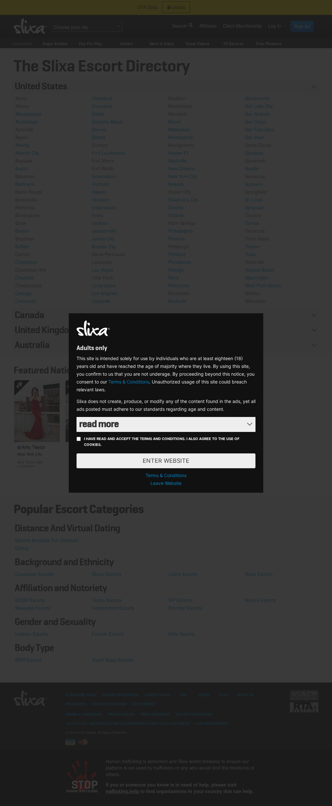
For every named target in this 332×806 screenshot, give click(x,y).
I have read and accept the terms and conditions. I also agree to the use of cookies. (161, 441)
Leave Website (166, 483)
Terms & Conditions (128, 381)
